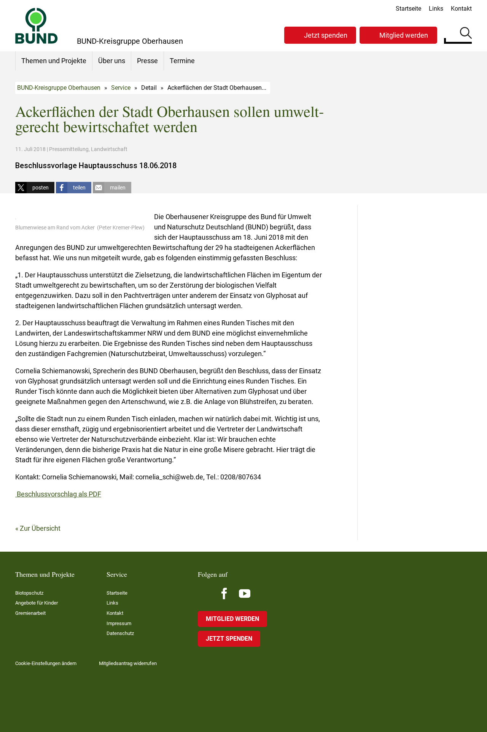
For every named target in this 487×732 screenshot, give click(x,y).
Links (436, 8)
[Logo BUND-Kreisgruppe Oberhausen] (36, 26)
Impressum (119, 623)
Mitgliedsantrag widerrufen (128, 663)
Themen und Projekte (53, 61)
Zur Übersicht (40, 528)
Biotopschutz (29, 593)
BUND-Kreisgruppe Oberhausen (58, 87)
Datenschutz (120, 633)
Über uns (111, 61)
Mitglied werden (403, 35)
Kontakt (461, 8)
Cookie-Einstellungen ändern (45, 663)
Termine (182, 61)
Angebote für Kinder (36, 603)
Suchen (466, 34)
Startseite (408, 8)
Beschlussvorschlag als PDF (58, 494)
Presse (147, 61)
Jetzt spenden (325, 35)
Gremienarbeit (30, 613)
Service (121, 87)
